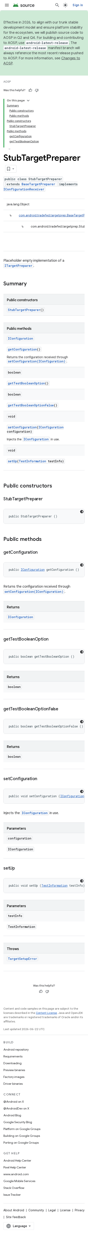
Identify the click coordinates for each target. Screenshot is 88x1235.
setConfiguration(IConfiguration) (36, 361)
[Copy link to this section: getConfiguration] (42, 552)
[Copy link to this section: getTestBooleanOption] (52, 639)
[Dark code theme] (81, 511)
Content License (46, 1013)
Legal (52, 1210)
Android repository (16, 1049)
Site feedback (16, 1217)
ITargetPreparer (18, 266)
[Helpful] (30, 90)
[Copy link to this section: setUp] (19, 868)
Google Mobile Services (19, 1181)
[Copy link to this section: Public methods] (46, 539)
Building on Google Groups (21, 1136)
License (65, 1210)
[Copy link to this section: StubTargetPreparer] (47, 499)
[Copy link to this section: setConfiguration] (41, 779)
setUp (12, 461)
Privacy (80, 1210)
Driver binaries (13, 1084)
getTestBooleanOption (26, 383)
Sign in (78, 5)
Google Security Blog (17, 1122)
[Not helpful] (37, 90)
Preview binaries (14, 1070)
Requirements (12, 1056)
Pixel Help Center (14, 1167)
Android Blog (12, 1115)
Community (36, 1210)
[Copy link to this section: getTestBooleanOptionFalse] (62, 709)
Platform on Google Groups (21, 1129)
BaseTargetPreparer (38, 184)
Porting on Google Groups (21, 1142)
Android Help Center (17, 1160)
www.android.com (16, 1174)
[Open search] (57, 5)
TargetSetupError (22, 959)
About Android (13, 1210)
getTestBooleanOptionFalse (31, 405)
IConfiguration (20, 338)
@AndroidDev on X (16, 1108)
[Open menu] (7, 5)
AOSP (7, 81)
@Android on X (13, 1102)
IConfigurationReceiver (23, 189)
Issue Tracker (12, 1195)
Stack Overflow (13, 1188)
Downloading (12, 1063)
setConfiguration (22, 427)
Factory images (13, 1077)
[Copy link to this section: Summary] (31, 284)
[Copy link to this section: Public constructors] (56, 486)
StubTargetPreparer (24, 310)
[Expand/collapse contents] (28, 100)
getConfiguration (22, 349)
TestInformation (32, 461)
